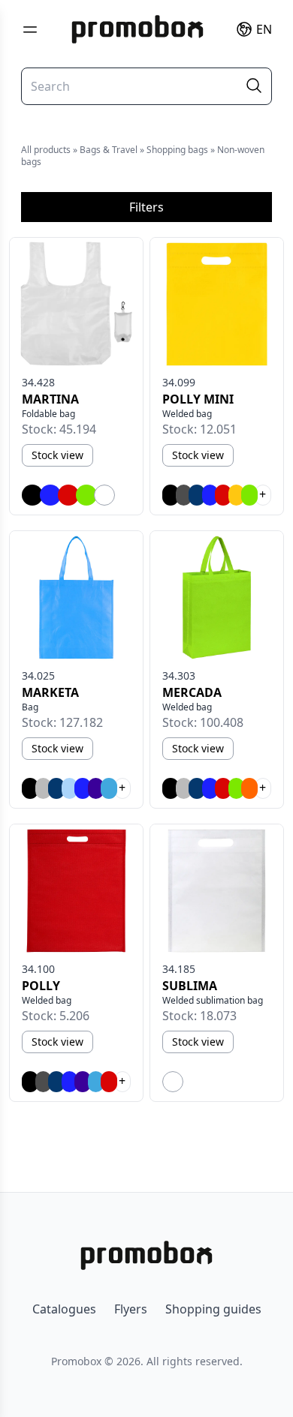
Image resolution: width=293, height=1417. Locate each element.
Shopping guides (213, 1309)
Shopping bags (177, 149)
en (264, 29)
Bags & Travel (108, 149)
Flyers (130, 1309)
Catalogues (64, 1309)
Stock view (57, 455)
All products (46, 149)
